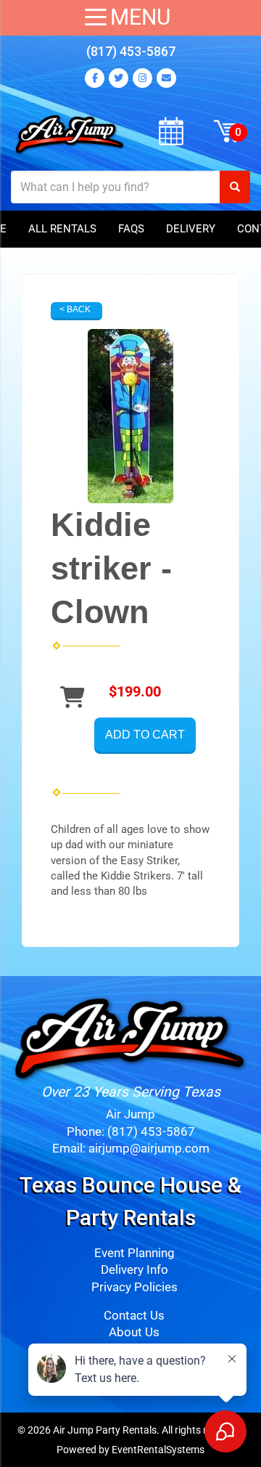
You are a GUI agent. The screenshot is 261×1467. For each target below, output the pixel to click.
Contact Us (134, 1315)
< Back (75, 309)
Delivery (190, 228)
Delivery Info (134, 1270)
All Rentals (62, 228)
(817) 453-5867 (130, 51)
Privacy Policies (134, 1287)
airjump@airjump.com (149, 1148)
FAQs (131, 228)
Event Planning (134, 1253)
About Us (134, 1332)
